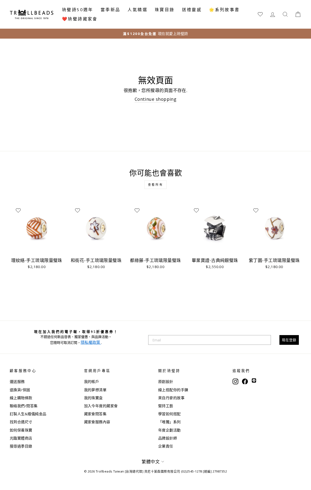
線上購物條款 (21, 397)
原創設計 (165, 381)
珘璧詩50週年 (77, 9)
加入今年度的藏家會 (101, 405)
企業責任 (165, 446)
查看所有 (155, 185)
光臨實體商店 (21, 438)
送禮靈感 (192, 9)
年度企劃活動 (169, 430)
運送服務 (17, 381)
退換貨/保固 (20, 389)
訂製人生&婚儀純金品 (28, 413)
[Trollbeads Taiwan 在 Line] (253, 381)
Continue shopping (156, 99)
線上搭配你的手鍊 (173, 389)
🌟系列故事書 (224, 9)
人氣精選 (137, 9)
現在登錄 (289, 340)
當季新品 (111, 9)
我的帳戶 (91, 381)
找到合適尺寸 (21, 421)
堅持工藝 (165, 405)
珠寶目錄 (165, 9)
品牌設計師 (167, 438)
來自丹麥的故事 (171, 397)
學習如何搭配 (169, 413)
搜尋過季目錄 (21, 446)
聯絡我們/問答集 (24, 405)
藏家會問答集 (95, 413)
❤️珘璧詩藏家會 (80, 19)
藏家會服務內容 (97, 421)
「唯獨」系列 (169, 421)
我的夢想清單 (95, 389)
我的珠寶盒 (93, 397)
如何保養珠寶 (21, 430)
